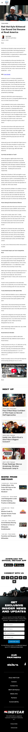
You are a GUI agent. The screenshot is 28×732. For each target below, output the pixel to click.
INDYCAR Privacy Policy (17, 647)
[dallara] (13, 665)
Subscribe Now (14, 641)
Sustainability (14, 702)
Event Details (7, 74)
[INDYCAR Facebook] (12, 577)
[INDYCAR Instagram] (3, 577)
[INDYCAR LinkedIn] (14, 581)
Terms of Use (14, 727)
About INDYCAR (14, 678)
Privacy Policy (14, 723)
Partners (14, 698)
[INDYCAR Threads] (25, 577)
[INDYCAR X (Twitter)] (7, 577)
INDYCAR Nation (14, 690)
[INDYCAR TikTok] (20, 577)
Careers (14, 682)
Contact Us (14, 686)
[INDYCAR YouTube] (16, 577)
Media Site (14, 694)
